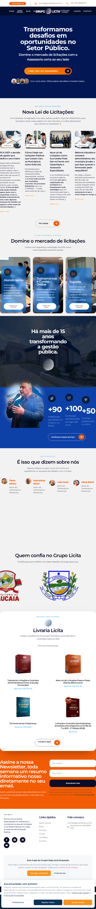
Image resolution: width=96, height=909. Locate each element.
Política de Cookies (69, 867)
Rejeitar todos (48, 902)
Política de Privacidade (84, 795)
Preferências (60, 873)
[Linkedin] (22, 840)
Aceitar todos (78, 902)
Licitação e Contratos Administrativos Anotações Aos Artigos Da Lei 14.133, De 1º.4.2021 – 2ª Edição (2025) (73, 725)
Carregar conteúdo (39, 873)
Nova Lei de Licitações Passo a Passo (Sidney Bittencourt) (73, 681)
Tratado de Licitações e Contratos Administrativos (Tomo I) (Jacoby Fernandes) (23, 682)
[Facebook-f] (6, 840)
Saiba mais (4, 211)
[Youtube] (6, 845)
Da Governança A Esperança (23, 723)
